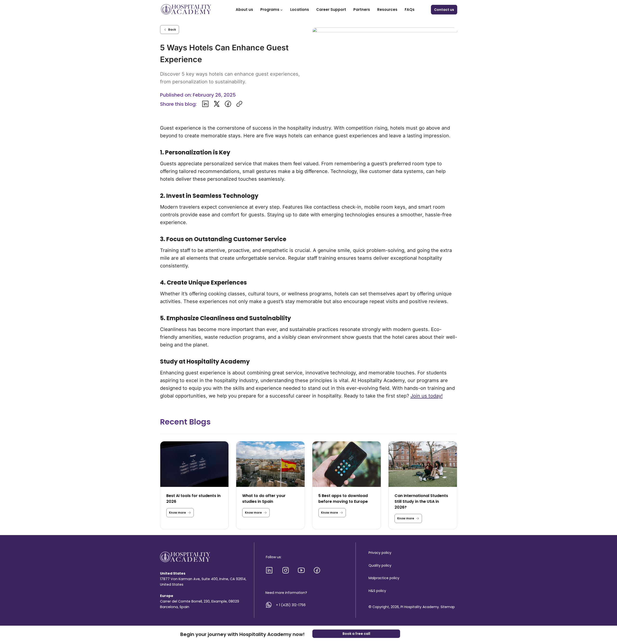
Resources (387, 9)
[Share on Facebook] (228, 104)
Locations (299, 9)
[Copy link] (239, 104)
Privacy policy (380, 552)
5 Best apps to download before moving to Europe (343, 498)
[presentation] (194, 464)
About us (244, 9)
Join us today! (426, 396)
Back (172, 29)
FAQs (410, 9)
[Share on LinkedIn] (205, 104)
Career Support (331, 9)
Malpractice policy (384, 578)
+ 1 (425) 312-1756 (291, 605)
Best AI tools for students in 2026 (193, 498)
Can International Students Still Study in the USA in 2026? (421, 501)
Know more (181, 513)
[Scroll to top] (604, 619)
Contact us (444, 9)
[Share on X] (217, 104)
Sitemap (448, 606)
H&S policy (377, 590)
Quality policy (380, 565)
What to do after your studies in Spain (264, 498)
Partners (361, 9)
